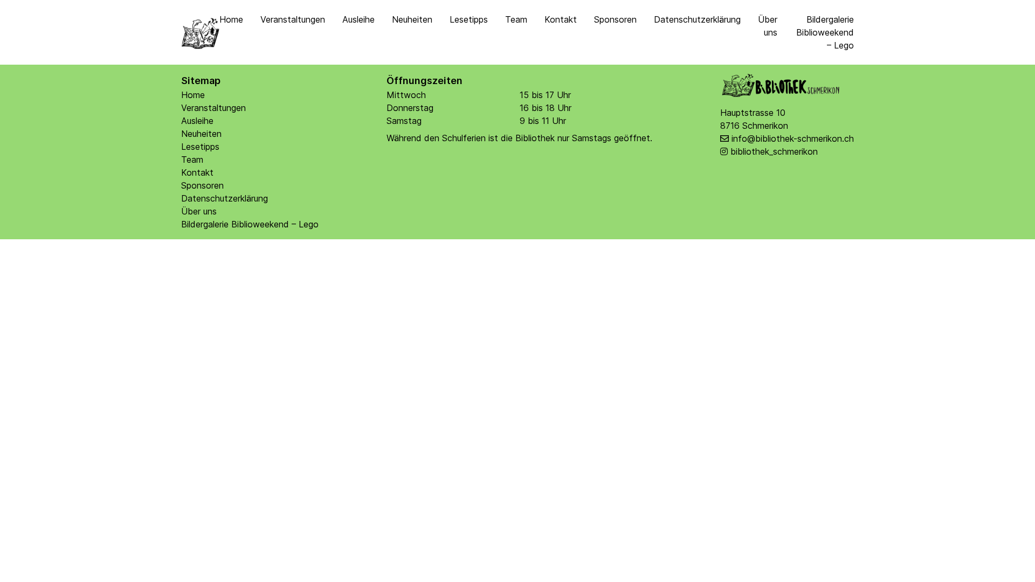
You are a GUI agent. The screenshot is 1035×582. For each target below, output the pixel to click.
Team (516, 19)
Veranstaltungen (292, 19)
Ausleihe (358, 19)
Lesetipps (469, 19)
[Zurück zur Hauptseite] (200, 32)
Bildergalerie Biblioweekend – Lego (825, 32)
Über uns (199, 211)
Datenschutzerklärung (697, 19)
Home (231, 19)
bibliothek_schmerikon (774, 151)
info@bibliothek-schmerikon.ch (793, 138)
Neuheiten (412, 19)
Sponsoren (615, 19)
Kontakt (560, 19)
